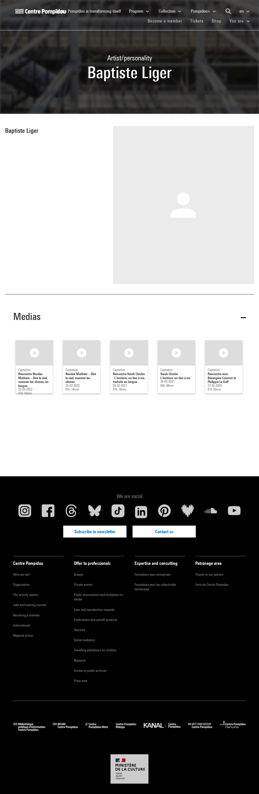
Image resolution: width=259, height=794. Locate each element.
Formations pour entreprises (152, 574)
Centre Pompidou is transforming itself (90, 11)
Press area (80, 681)
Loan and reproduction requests (94, 610)
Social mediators (84, 640)
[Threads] (71, 512)
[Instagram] (24, 512)
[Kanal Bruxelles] (166, 729)
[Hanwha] (233, 729)
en (242, 11)
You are (237, 21)
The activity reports (25, 595)
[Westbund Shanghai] (204, 729)
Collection (168, 11)
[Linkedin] (141, 512)
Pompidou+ (201, 11)
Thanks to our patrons (209, 574)
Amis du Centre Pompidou (212, 585)
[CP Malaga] (130, 729)
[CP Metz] (100, 729)
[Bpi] (33, 729)
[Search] (228, 11)
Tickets (197, 21)
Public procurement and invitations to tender (98, 597)
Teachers (79, 630)
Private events (83, 585)
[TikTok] (118, 512)
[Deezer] (187, 512)
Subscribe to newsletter (95, 531)
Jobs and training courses (29, 605)
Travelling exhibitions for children (95, 650)
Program (136, 11)
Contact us (164, 531)
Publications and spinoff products (95, 620)
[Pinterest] (164, 512)
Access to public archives (90, 671)
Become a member (167, 21)
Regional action (23, 635)
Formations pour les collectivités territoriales (155, 587)
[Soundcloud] (211, 512)
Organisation (21, 585)
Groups (78, 574)
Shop (218, 21)
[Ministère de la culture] (129, 769)
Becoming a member (26, 615)
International (21, 625)
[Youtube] (234, 512)
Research (80, 660)
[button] (129, 317)
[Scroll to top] (247, 782)
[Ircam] (69, 729)
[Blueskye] (94, 512)
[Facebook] (48, 512)
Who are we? (21, 574)
